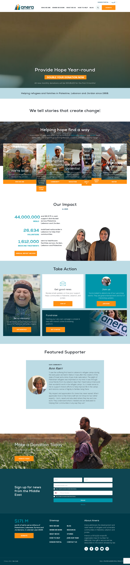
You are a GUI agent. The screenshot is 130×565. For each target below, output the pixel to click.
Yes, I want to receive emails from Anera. (66, 489)
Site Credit (15, 561)
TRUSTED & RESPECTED (110, 561)
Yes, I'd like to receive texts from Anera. (66, 496)
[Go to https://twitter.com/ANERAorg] (86, 549)
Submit (83, 500)
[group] (27, 218)
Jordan (93, 135)
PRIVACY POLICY (122, 561)
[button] (65, 77)
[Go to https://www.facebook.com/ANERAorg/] (91, 549)
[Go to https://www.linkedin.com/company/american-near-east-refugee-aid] (97, 549)
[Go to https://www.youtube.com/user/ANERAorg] (102, 549)
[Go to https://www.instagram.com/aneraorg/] (107, 549)
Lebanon (82, 135)
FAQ (101, 561)
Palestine (74, 135)
